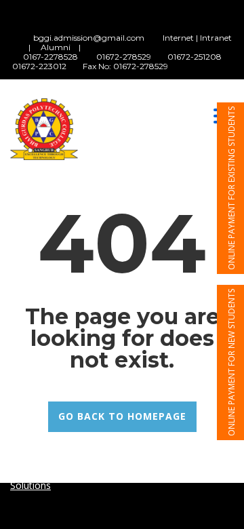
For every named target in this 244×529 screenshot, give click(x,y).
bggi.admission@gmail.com (88, 38)
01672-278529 (123, 57)
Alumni (55, 47)
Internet (178, 38)
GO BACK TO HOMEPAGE (122, 416)
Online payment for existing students (231, 188)
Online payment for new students (231, 362)
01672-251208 (195, 57)
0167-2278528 (50, 57)
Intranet (216, 38)
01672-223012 (39, 66)
